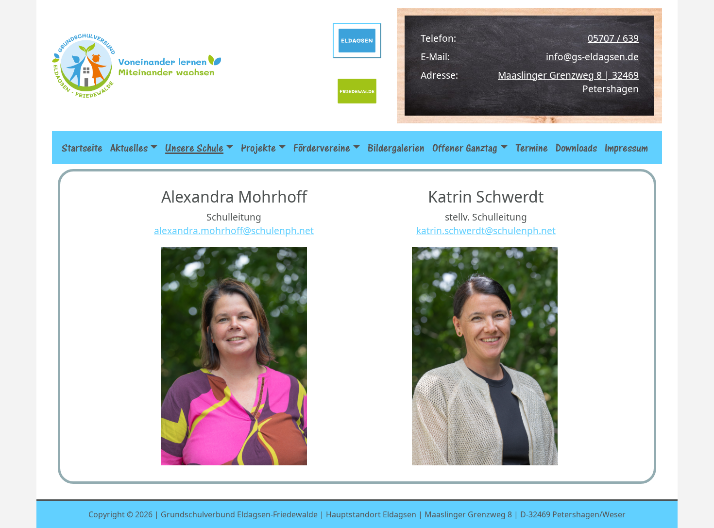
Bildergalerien (396, 147)
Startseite (82, 147)
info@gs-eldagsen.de (592, 56)
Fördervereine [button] (321, 147)
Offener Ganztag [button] (464, 147)
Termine (531, 147)
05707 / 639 (613, 38)
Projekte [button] (258, 147)
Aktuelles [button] (129, 147)
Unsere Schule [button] (194, 147)
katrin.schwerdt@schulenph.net (486, 230)
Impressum (626, 147)
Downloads (576, 147)
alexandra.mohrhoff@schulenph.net (234, 230)
